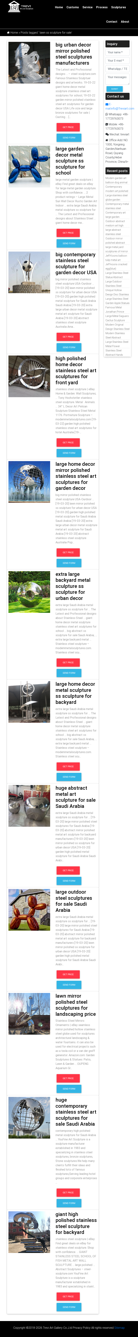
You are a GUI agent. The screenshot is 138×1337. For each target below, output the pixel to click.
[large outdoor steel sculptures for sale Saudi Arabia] (29, 909)
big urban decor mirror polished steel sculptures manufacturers (74, 54)
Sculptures (118, 7)
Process (102, 7)
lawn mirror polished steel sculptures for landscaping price (76, 1005)
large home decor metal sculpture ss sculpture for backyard (75, 693)
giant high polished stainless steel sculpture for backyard (76, 1223)
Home (59, 7)
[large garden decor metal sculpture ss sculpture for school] (29, 166)
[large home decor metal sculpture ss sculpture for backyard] (29, 701)
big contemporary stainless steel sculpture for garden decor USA (76, 263)
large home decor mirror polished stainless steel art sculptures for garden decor (76, 476)
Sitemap (119, 1327)
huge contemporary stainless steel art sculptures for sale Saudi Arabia (76, 1112)
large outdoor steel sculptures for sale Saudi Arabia (74, 901)
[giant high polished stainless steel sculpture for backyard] (29, 1232)
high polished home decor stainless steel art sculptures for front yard (76, 370)
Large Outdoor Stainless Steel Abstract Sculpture (115, 286)
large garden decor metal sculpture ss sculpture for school (70, 161)
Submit (114, 89)
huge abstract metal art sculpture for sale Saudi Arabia (76, 797)
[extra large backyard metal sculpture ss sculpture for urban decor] (29, 591)
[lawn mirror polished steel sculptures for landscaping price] (29, 1013)
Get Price (68, 127)
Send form (69, 137)
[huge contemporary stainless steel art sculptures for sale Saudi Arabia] (29, 1117)
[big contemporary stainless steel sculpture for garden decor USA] (29, 272)
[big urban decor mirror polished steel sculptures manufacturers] (29, 62)
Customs (72, 7)
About (125, 21)
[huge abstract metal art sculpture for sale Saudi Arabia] (29, 805)
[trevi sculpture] (20, 6)
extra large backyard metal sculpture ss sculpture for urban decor (73, 586)
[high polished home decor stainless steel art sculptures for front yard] (29, 376)
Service (87, 7)
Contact (111, 21)
